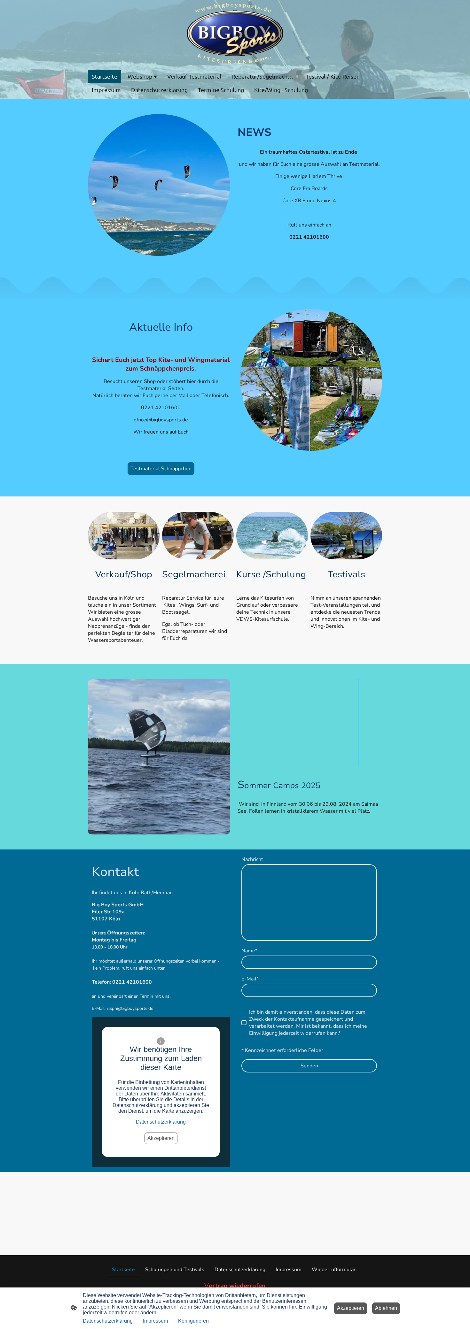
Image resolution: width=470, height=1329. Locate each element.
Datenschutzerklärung (161, 1122)
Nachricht (252, 859)
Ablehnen (386, 1308)
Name (249, 950)
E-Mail (250, 978)
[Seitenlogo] (235, 33)
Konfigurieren (193, 1321)
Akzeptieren (161, 1138)
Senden (309, 1065)
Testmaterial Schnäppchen (161, 468)
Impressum (155, 1321)
